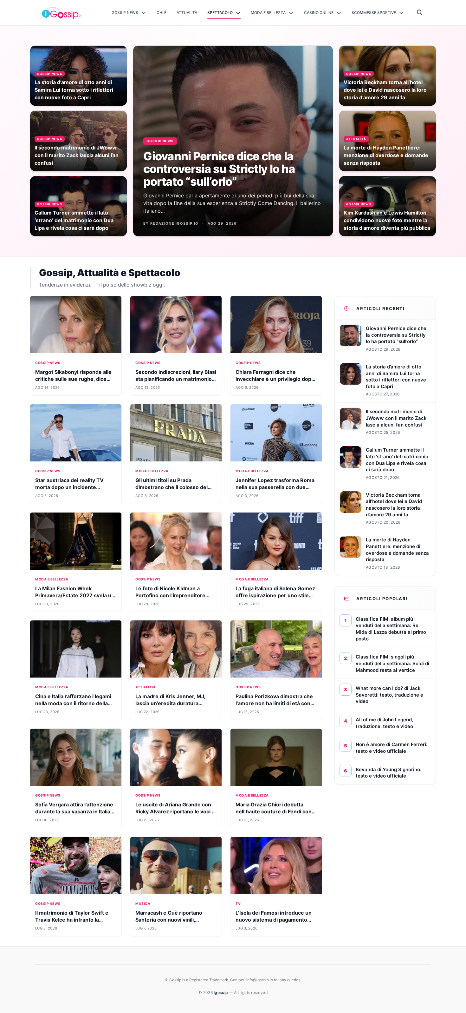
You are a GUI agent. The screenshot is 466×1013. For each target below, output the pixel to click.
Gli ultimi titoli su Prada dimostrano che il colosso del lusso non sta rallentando (171, 487)
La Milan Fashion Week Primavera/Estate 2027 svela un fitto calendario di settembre (74, 595)
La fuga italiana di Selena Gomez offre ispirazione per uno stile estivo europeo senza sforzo (275, 595)
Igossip (221, 992)
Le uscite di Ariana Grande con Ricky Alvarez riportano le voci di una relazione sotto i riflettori (175, 811)
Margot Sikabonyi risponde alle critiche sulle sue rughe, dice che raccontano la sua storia (73, 379)
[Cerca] (420, 12)
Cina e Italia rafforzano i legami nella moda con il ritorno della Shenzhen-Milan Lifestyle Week (74, 703)
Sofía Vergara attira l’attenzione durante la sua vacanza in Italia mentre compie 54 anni (74, 811)
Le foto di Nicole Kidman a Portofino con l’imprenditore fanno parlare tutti (170, 595)
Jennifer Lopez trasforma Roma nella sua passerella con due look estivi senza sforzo (275, 487)
